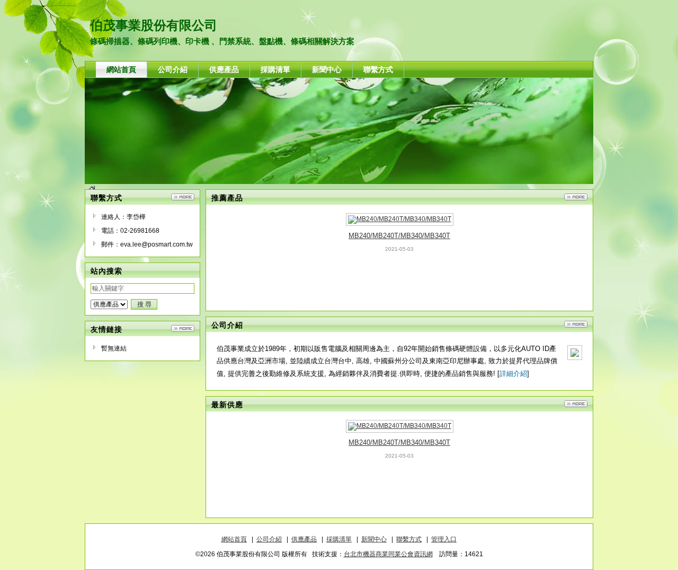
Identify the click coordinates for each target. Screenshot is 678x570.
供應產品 (304, 539)
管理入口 (444, 539)
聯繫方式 (409, 539)
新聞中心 (374, 539)
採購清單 (339, 539)
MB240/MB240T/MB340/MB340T (399, 236)
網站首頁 (234, 539)
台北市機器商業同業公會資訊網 (388, 554)
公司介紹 (269, 539)
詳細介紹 (513, 374)
